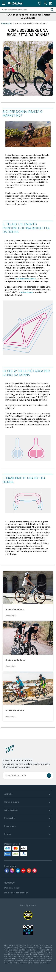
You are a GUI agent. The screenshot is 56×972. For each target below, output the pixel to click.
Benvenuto (6, 23)
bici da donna (26, 292)
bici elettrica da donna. (26, 278)
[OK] (49, 775)
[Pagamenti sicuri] (18, 851)
